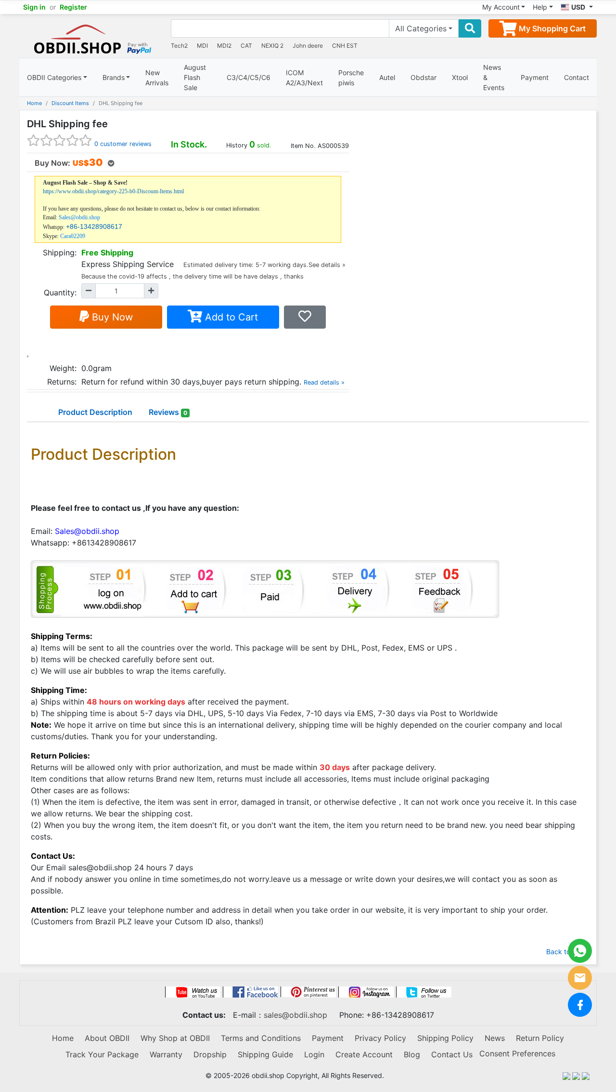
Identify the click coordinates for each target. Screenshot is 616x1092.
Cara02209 (72, 236)
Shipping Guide (265, 1054)
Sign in (34, 7)
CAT (246, 45)
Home (34, 103)
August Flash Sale (195, 77)
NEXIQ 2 (272, 45)
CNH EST (345, 45)
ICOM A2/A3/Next (304, 77)
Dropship (210, 1054)
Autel (387, 77)
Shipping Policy (445, 1038)
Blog (412, 1054)
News (495, 1038)
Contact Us (452, 1054)
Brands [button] (114, 77)
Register (73, 7)
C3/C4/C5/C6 (248, 77)
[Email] (580, 978)
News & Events (493, 77)
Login (314, 1054)
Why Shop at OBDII (175, 1038)
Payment (535, 77)
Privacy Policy (380, 1038)
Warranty (166, 1054)
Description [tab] (95, 412)
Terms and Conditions (261, 1038)
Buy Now (111, 317)
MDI (202, 45)
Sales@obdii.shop (79, 217)
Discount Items (70, 103)
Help (540, 7)
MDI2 (224, 45)
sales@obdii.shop (295, 1015)
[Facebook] (580, 1005)
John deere (308, 45)
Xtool (460, 77)
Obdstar (423, 77)
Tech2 (179, 45)
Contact (576, 77)
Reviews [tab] (168, 412)
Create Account (364, 1054)
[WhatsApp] (580, 951)
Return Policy (540, 1038)
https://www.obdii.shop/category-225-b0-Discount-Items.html (113, 191)
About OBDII (107, 1038)
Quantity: (60, 292)
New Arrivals (156, 77)
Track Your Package (102, 1054)
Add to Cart (230, 317)
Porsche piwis (351, 77)
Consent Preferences (517, 1053)
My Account (501, 7)
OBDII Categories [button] (54, 77)
